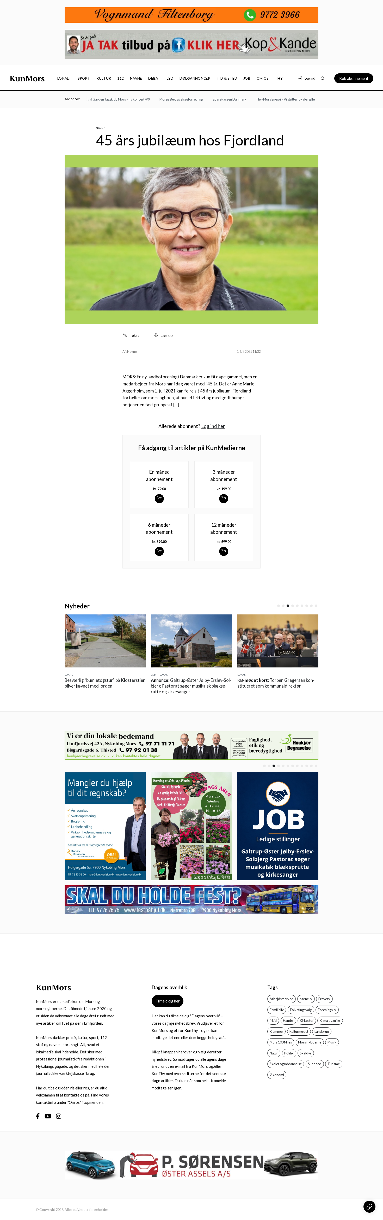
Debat (154, 78)
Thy (279, 78)
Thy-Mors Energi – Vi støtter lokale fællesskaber (276, 99)
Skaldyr (305, 1053)
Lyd (170, 78)
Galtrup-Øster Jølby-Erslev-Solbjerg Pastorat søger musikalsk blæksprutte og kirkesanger (191, 686)
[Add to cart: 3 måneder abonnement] (223, 498)
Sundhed (314, 1064)
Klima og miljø (330, 1020)
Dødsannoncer (195, 78)
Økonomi (277, 1075)
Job (246, 78)
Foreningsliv (327, 1010)
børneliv (306, 999)
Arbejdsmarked (281, 999)
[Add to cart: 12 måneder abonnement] (223, 551)
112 (120, 78)
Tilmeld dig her (168, 1001)
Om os (263, 78)
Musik (332, 1042)
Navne (136, 78)
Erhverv (324, 999)
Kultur (103, 78)
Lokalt (64, 78)
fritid (273, 1020)
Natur (274, 1053)
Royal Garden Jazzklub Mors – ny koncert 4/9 (102, 99)
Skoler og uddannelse (286, 1064)
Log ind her (213, 426)
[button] (278, 606)
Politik (289, 1053)
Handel (288, 1020)
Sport (84, 78)
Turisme (334, 1064)
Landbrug (321, 1031)
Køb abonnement (353, 78)
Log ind (310, 78)
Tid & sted (227, 78)
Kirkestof (306, 1020)
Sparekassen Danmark (215, 99)
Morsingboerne (309, 1042)
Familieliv (277, 1010)
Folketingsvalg (301, 1010)
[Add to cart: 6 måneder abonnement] (159, 551)
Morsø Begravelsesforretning (166, 99)
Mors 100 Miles (281, 1042)
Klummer (276, 1031)
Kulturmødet (298, 1031)
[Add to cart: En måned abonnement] (159, 498)
